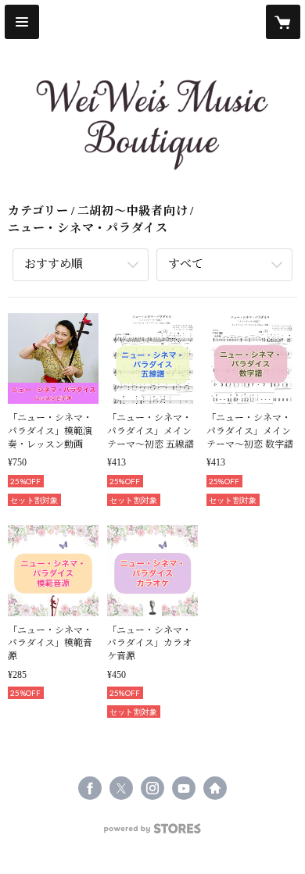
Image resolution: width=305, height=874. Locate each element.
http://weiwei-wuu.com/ (215, 788)
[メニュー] (22, 22)
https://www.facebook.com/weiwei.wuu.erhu (90, 788)
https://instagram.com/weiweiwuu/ (152, 788)
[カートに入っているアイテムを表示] (283, 22)
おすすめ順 (53, 264)
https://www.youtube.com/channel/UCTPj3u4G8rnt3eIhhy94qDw (184, 788)
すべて (185, 264)
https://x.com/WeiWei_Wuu (121, 788)
